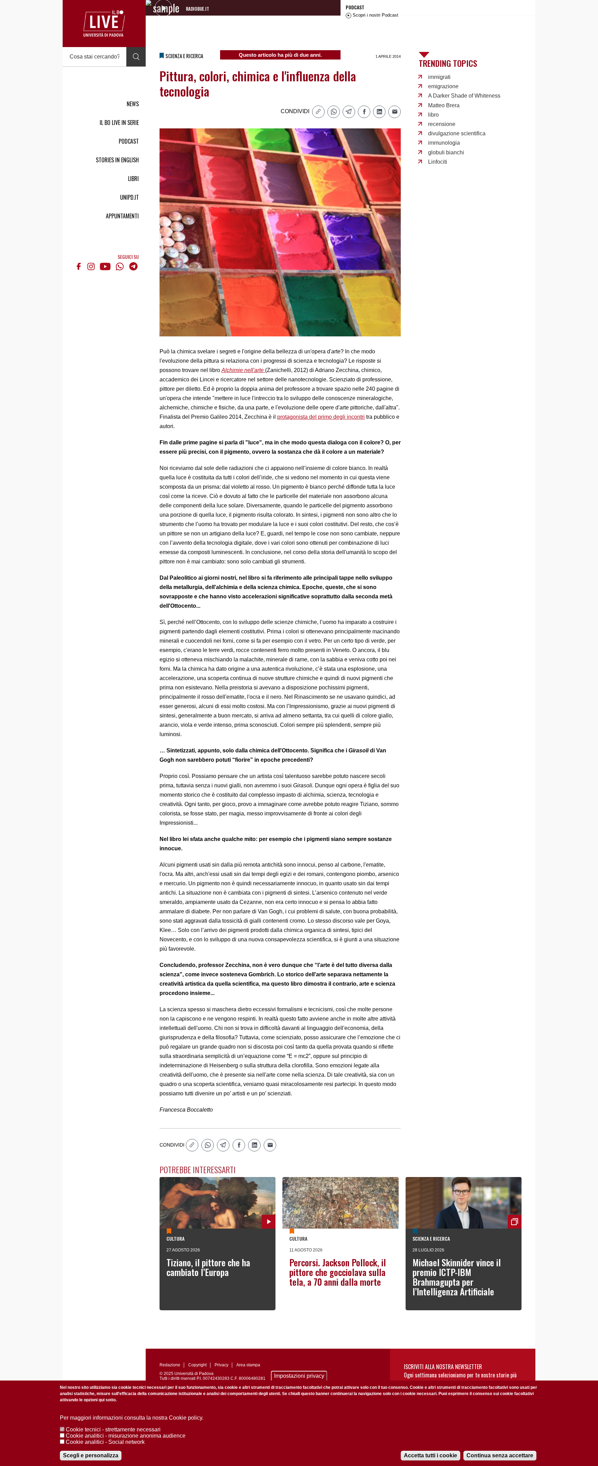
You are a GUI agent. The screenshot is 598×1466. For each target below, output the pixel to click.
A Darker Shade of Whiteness (464, 96)
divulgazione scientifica (457, 133)
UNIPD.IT (129, 197)
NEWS (133, 104)
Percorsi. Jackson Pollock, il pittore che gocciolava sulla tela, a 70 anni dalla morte (337, 1272)
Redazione (170, 1365)
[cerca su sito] (136, 56)
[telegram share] (349, 112)
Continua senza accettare (499, 1455)
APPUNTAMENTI (122, 216)
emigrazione (443, 86)
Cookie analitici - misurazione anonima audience (125, 1436)
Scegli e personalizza (90, 1455)
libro (433, 115)
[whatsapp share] (333, 112)
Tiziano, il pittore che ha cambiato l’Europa (208, 1267)
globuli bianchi (446, 152)
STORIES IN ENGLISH (117, 160)
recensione (441, 124)
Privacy (221, 1365)
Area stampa (248, 1365)
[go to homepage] (104, 23)
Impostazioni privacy (299, 1376)
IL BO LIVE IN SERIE (119, 122)
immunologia (444, 143)
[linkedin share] (379, 112)
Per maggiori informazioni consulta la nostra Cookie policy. (131, 1418)
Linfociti (437, 162)
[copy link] (318, 112)
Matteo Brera (444, 105)
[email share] (394, 112)
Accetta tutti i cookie (430, 1455)
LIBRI (133, 178)
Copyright (197, 1365)
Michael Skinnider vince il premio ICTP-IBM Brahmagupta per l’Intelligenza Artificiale (457, 1277)
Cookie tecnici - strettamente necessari (113, 1429)
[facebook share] (364, 112)
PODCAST (129, 141)
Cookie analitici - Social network (105, 1442)
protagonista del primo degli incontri (321, 417)
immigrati (439, 77)
